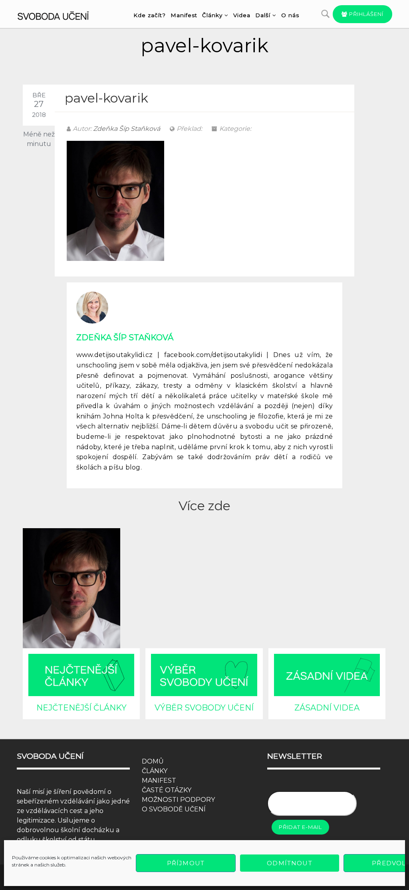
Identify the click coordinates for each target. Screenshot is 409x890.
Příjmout (185, 863)
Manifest (184, 15)
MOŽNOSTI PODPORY (178, 799)
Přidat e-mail (300, 827)
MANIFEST (159, 780)
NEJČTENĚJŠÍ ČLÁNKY (81, 707)
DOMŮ (153, 761)
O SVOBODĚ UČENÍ (174, 809)
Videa (241, 15)
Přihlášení (365, 14)
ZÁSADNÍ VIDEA (326, 707)
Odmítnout (289, 863)
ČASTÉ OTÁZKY (166, 790)
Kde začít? (149, 15)
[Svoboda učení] (59, 14)
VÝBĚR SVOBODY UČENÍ (204, 707)
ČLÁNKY (154, 771)
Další (262, 15)
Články (212, 15)
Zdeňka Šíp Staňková (126, 128)
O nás (290, 15)
